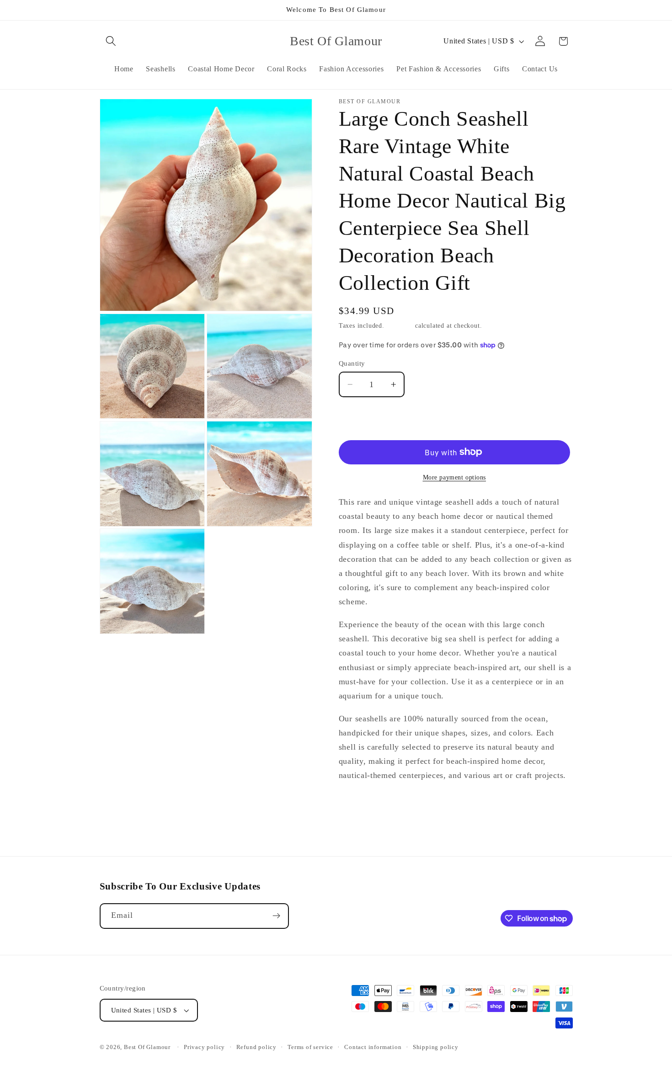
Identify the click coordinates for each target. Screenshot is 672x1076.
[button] (111, 41)
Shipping (400, 325)
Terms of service (310, 1047)
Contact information (372, 1047)
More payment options (454, 477)
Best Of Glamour (147, 1047)
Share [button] (357, 807)
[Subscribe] (276, 916)
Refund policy (256, 1047)
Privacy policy (204, 1047)
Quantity (352, 363)
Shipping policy (436, 1047)
